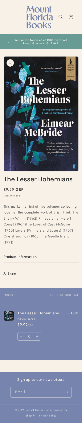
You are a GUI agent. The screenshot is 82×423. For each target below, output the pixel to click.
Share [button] (12, 273)
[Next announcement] (74, 41)
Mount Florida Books (39, 410)
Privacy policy (47, 416)
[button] (9, 17)
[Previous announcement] (8, 41)
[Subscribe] (66, 392)
